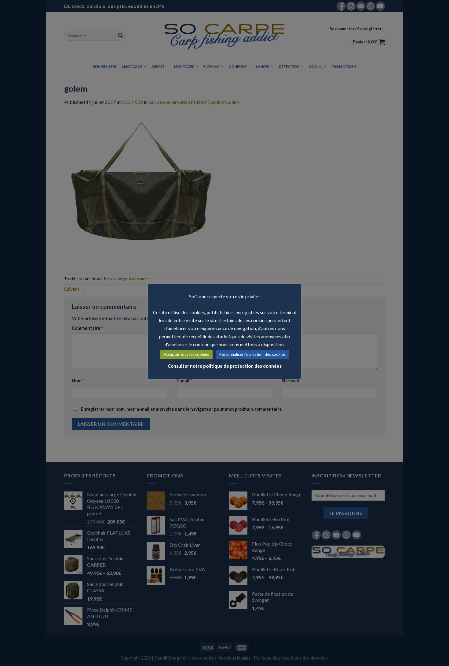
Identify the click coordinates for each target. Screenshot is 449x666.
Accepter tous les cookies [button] (186, 354)
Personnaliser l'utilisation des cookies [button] (252, 354)
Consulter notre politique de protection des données (225, 366)
